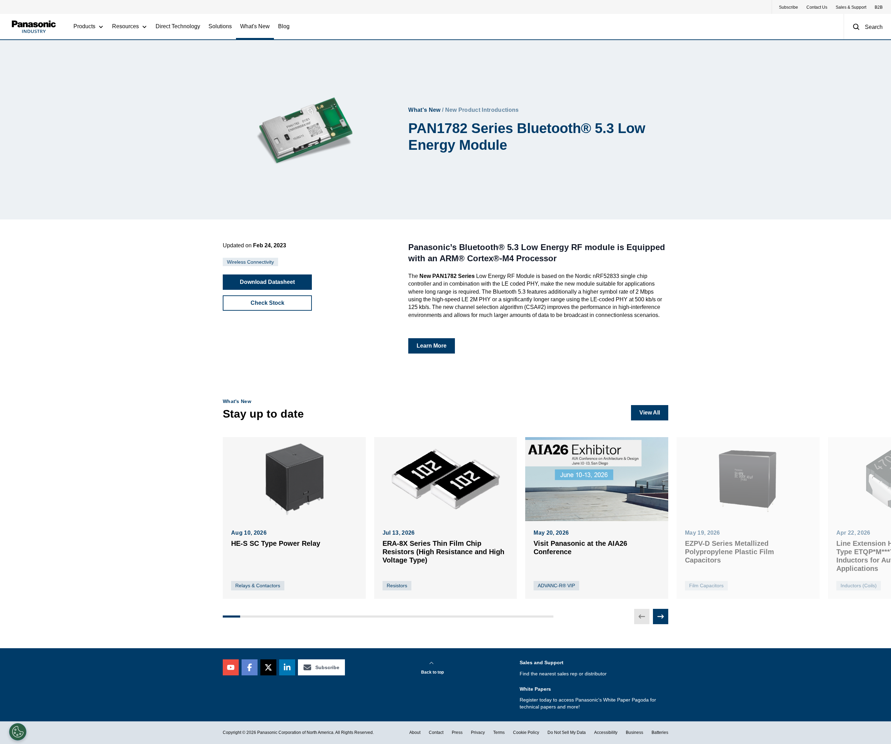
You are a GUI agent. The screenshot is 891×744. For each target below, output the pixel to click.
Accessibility (605, 732)
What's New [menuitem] (255, 26)
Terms (499, 732)
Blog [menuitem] (284, 26)
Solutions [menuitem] (220, 26)
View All (649, 413)
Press (457, 732)
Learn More (432, 346)
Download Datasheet (267, 282)
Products (84, 26)
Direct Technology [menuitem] (178, 26)
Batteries (660, 732)
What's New (424, 110)
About (414, 732)
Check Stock (267, 303)
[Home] (33, 26)
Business (634, 732)
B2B (879, 7)
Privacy (478, 732)
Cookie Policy (526, 732)
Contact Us (816, 7)
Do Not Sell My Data (566, 732)
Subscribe (788, 7)
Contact (436, 732)
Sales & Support (851, 7)
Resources (125, 26)
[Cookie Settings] (17, 732)
